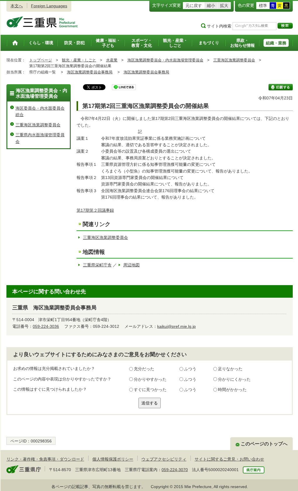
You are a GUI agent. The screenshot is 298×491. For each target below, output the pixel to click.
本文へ (17, 6)
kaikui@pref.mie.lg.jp (176, 326)
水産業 (111, 60)
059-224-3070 (175, 469)
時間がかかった (232, 389)
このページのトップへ (264, 443)
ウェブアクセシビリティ (163, 459)
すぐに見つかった (150, 389)
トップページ (40, 60)
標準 (263, 5)
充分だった (144, 368)
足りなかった (230, 368)
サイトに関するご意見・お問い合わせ (229, 459)
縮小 (211, 5)
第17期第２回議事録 (95, 210)
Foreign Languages (49, 6)
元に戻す (194, 5)
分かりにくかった (234, 379)
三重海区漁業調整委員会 (234, 60)
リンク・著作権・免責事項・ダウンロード (45, 459)
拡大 (224, 5)
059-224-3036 (46, 326)
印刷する (280, 87)
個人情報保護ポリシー (112, 459)
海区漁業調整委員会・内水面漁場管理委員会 (165, 60)
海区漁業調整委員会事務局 (89, 72)
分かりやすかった (150, 379)
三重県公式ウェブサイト (42, 21)
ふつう (190, 368)
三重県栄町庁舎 (97, 265)
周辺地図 (131, 265)
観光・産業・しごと (79, 60)
